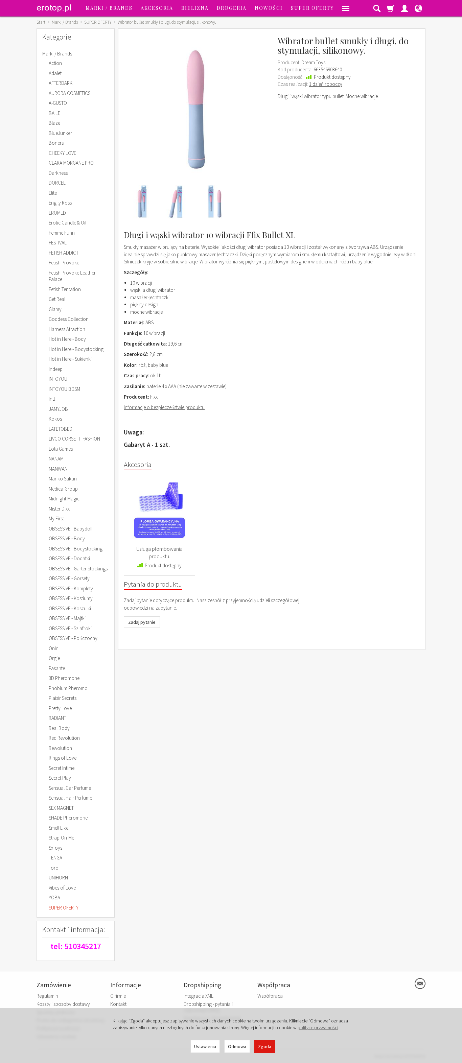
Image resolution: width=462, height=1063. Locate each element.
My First (56, 518)
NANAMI (57, 458)
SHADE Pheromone (68, 817)
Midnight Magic (64, 498)
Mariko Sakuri (63, 478)
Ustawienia (205, 1046)
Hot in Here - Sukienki (70, 359)
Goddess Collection (69, 319)
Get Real (57, 299)
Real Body (59, 728)
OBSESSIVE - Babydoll (70, 528)
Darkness (58, 173)
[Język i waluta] (418, 8)
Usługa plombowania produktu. (159, 552)
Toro (54, 868)
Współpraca (270, 996)
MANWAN (58, 469)
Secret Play (60, 778)
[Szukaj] (377, 8)
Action (55, 63)
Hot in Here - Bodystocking (76, 349)
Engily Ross (60, 202)
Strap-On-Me (61, 837)
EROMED (57, 213)
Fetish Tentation (65, 289)
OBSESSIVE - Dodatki (69, 558)
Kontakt (118, 1004)
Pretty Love (60, 708)
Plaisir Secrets (62, 698)
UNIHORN (58, 877)
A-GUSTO (58, 103)
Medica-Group (63, 489)
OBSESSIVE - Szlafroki (70, 628)
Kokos (55, 419)
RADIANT (57, 718)
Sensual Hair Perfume (70, 798)
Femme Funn (62, 233)
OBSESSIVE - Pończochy (73, 638)
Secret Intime (61, 768)
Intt (52, 399)
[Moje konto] (404, 8)
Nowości (269, 8)
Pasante (57, 668)
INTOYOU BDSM (64, 389)
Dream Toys (313, 62)
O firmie (118, 996)
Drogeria (232, 8)
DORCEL (57, 183)
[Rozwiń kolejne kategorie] (345, 8)
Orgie (54, 658)
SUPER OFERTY (312, 8)
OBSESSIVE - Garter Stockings (78, 568)
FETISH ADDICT (63, 253)
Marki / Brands (109, 8)
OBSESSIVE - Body (67, 538)
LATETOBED (60, 429)
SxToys (55, 848)
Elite (53, 193)
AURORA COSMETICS (69, 93)
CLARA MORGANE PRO (71, 163)
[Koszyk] (391, 8)
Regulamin (47, 996)
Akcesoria (157, 8)
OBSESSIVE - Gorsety (69, 578)
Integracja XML (198, 996)
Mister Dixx (59, 508)
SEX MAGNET (61, 808)
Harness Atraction (67, 329)
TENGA (55, 857)
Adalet (55, 73)
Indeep (56, 369)
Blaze (54, 123)
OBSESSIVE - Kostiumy (71, 598)
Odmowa (237, 1046)
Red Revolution (64, 738)
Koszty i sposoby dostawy (63, 1004)
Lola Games (61, 449)
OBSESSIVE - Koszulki (70, 608)
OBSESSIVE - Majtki (67, 618)
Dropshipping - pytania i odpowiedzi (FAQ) (208, 1007)
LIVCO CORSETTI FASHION (74, 438)
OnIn (54, 648)
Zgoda (264, 1046)
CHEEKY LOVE (62, 153)
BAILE (54, 113)
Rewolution (60, 748)
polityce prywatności (318, 1027)
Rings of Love (62, 758)
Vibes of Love (62, 887)
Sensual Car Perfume (70, 788)
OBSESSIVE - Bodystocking (75, 548)
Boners (56, 143)
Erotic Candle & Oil (67, 222)
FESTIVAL (58, 242)
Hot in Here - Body (67, 339)
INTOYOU (58, 379)
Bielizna (195, 8)
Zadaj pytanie (142, 622)
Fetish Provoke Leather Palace (72, 276)
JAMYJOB (58, 409)
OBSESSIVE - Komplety (71, 588)
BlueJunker (60, 133)
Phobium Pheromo (68, 688)
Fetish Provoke (64, 262)
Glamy (55, 309)
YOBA (54, 897)
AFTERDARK (60, 83)
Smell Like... (60, 828)
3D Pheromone (64, 678)
